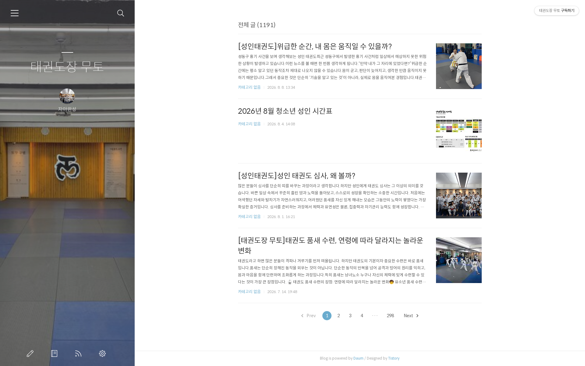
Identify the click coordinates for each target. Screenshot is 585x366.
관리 (103, 353)
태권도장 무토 (67, 67)
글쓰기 (31, 353)
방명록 (55, 353)
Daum (358, 358)
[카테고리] (15, 13)
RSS (79, 353)
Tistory (393, 358)
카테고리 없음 (249, 87)
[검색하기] (120, 13)
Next (409, 315)
